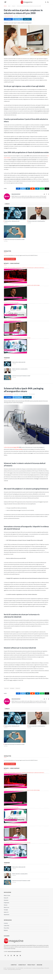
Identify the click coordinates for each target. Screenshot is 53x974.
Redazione (6, 930)
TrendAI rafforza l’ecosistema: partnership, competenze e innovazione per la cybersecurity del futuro (24, 267)
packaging (12, 688)
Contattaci (6, 923)
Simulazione (6, 900)
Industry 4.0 (6, 912)
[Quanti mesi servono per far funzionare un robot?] (15, 231)
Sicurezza (5, 905)
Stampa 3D (6, 897)
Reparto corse (6, 907)
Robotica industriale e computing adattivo (36, 221)
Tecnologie (6, 909)
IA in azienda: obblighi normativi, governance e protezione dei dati (17, 337)
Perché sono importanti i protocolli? (11, 302)
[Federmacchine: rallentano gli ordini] (15, 213)
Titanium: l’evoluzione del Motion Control (12, 320)
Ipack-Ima (7, 688)
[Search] (47, 2)
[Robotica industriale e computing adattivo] (38, 213)
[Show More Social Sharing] (33, 19)
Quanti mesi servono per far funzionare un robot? (15, 239)
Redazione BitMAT (16, 194)
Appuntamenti (6, 914)
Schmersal (18, 688)
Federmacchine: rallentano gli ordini (12, 221)
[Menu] (5, 2)
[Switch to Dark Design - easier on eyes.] (46, 2)
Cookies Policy (6, 925)
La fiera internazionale (11, 447)
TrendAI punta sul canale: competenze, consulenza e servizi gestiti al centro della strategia (22, 285)
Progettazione (6, 902)
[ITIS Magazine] (26, 2)
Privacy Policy (6, 928)
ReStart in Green (7, 895)
